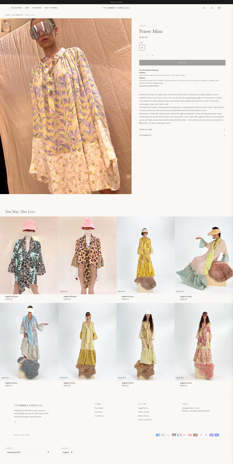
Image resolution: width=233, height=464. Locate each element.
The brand (37, 8)
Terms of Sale (143, 412)
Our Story (98, 412)
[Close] (230, 2)
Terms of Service (145, 420)
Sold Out (182, 62)
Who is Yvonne (51, 8)
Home (7, 15)
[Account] (211, 8)
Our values (99, 408)
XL (142, 48)
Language (64, 448)
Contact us (99, 416)
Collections (16, 8)
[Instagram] (15, 422)
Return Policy (143, 416)
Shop (27, 8)
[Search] (204, 8)
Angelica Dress (128, 296)
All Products (17, 15)
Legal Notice (143, 408)
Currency (9, 448)
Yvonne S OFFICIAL (28, 405)
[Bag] (219, 8)
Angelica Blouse (11, 296)
